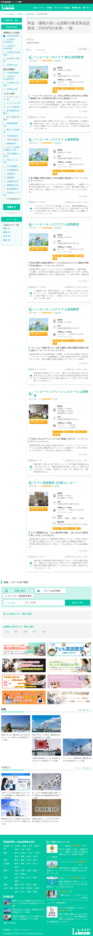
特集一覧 (77, 8)
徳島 (35, 884)
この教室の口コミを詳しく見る (75, 117)
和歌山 (23, 874)
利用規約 (6, 930)
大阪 (16, 870)
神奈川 (23, 853)
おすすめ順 (82, 49)
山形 (7, 631)
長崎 (37, 888)
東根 (44, 631)
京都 (29, 870)
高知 (29, 884)
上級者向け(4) (12, 181)
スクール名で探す (52, 590)
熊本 (22, 888)
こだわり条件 (9, 602)
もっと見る (83, 111)
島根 (16, 881)
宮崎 (29, 892)
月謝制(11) (11, 174)
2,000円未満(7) (13, 36)
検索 (50, 8)
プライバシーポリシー (22, 930)
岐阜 (35, 860)
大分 (22, 892)
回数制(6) (11, 177)
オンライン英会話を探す (20, 596)
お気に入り (39, 81)
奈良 (16, 874)
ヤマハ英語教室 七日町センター (55, 482)
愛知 (16, 860)
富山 (35, 863)
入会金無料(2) (12, 170)
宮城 (16, 849)
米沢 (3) (6, 236)
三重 (29, 860)
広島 (16, 877)
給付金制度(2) (12, 189)
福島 (29, 849)
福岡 (16, 888)
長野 (22, 863)
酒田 (16, 631)
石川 (29, 863)
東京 (16, 853)
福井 (16, 867)
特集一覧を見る (84, 710)
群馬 (22, 856)
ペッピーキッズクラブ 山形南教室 (56, 309)
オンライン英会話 (63, 8)
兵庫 (22, 870)
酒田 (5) (6, 228)
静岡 (22, 860)
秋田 (37, 846)
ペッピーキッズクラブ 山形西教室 (56, 224)
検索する (11, 207)
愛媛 (16, 884)
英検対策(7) (11, 143)
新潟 (16, 863)
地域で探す (20, 590)
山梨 (35, 856)
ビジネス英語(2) (13, 107)
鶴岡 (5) (6, 232)
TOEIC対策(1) (12, 136)
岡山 (22, 877)
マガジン (88, 8)
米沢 (34, 631)
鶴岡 (25, 631)
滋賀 (35, 870)
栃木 (29, 856)
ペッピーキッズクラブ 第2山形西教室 (59, 57)
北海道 (17, 846)
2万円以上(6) (12, 89)
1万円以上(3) (12, 65)
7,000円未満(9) (13, 73)
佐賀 (16, 892)
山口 (29, 877)
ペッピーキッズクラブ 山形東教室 (56, 139)
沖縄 (35, 892)
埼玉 (30, 853)
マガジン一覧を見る (82, 768)
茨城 (16, 856)
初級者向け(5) (12, 185)
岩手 (30, 846)
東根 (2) (6, 240)
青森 (24, 846)
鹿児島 (29, 888)
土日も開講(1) (12, 166)
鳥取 (35, 877)
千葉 (37, 853)
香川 (22, 884)
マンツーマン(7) (13, 103)
